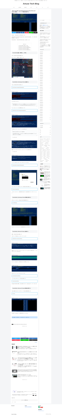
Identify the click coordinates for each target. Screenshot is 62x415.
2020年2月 (45, 119)
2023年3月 (45, 68)
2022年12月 (45, 73)
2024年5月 (45, 60)
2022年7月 (45, 80)
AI (45, 129)
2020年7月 (45, 110)
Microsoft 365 (15, 324)
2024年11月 (45, 53)
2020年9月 (45, 107)
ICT (12, 324)
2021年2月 (45, 100)
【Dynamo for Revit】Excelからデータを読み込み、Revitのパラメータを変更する (45, 34)
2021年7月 (45, 92)
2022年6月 (45, 82)
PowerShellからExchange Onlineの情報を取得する (25, 47)
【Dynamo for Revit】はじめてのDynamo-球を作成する (44, 42)
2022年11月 (45, 75)
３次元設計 (45, 127)
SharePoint (25, 324)
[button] (50, 20)
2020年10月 (45, 105)
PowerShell (22, 324)
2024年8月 (45, 55)
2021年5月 (45, 95)
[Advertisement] (25, 331)
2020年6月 (45, 112)
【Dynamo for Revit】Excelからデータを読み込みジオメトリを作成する (45, 40)
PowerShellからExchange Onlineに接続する (24, 46)
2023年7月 (45, 65)
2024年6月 (45, 58)
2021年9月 (45, 90)
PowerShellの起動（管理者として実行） (23, 45)
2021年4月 (45, 97)
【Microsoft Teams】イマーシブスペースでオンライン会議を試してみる (45, 37)
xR (45, 134)
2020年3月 (45, 117)
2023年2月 (45, 70)
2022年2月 (45, 85)
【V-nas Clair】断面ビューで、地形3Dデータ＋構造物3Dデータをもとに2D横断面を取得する (45, 46)
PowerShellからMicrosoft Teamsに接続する (24, 48)
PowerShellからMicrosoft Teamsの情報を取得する (25, 49)
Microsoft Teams (19, 324)
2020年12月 (45, 102)
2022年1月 (45, 87)
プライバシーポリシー (41, 410)
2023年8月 (45, 63)
